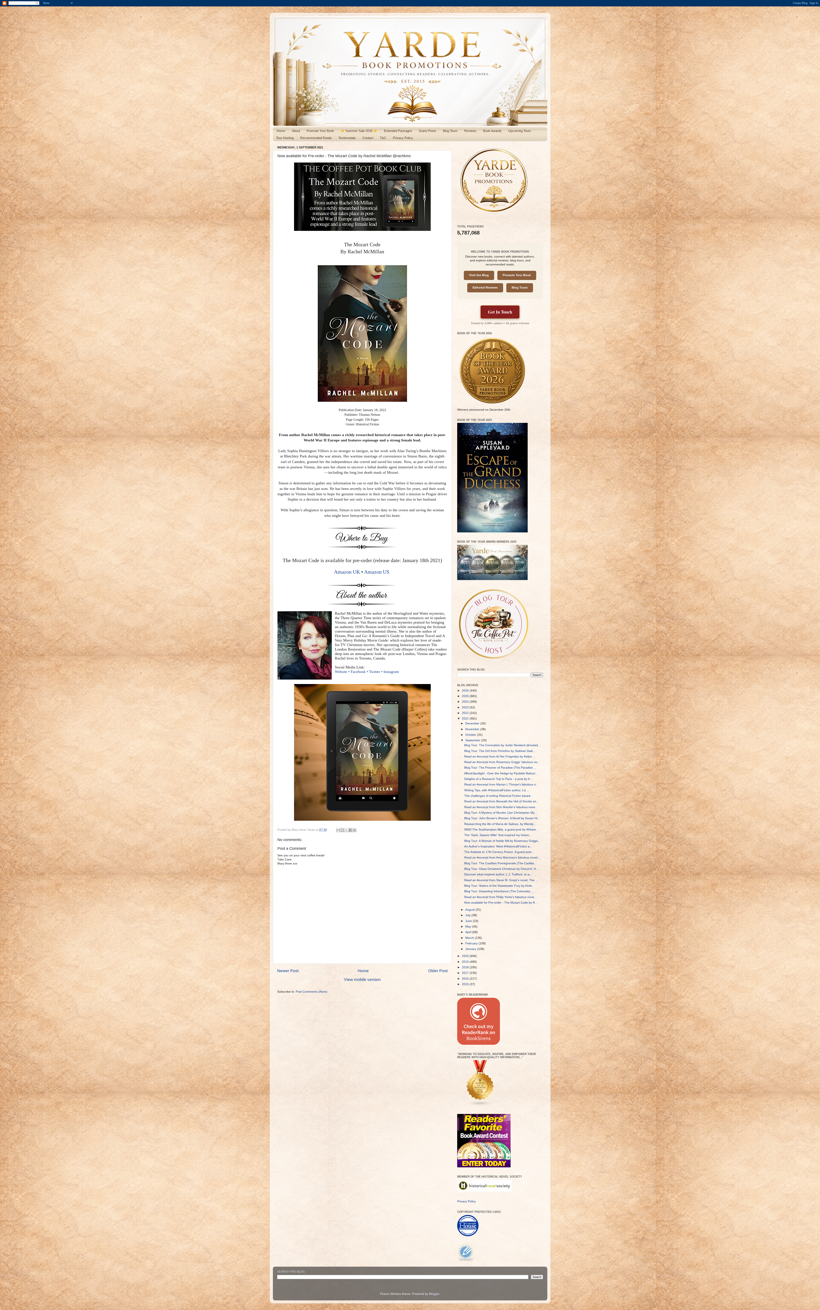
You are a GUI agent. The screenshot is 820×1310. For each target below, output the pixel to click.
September (473, 740)
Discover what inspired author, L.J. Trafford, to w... (498, 874)
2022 (466, 713)
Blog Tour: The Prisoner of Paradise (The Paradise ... (500, 767)
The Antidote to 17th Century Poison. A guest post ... (499, 852)
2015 (466, 984)
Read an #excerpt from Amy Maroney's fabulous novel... (502, 857)
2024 (466, 701)
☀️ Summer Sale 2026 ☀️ (359, 131)
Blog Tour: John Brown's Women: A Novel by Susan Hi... (502, 818)
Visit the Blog (479, 275)
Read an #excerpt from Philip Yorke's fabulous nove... (500, 897)
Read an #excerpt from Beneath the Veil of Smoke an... (501, 801)
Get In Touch (500, 312)
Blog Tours (450, 131)
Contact (367, 138)
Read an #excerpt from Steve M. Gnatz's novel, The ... (501, 880)
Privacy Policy (403, 138)
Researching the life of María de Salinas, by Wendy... (500, 824)
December (472, 723)
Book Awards (492, 131)
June (469, 921)
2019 (466, 961)
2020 (466, 956)
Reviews (470, 131)
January (471, 949)
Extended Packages (398, 131)
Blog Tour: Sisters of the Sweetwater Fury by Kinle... (499, 885)
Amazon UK (347, 572)
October (471, 734)
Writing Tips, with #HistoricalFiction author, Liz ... (496, 790)
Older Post (438, 971)
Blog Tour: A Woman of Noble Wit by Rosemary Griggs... (502, 841)
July (468, 915)
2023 (466, 707)
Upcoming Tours (519, 131)
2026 (466, 690)
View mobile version (362, 979)
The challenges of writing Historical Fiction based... (498, 795)
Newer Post (288, 971)
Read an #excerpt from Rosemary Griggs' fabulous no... (502, 762)
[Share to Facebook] (350, 830)
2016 (466, 978)
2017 (466, 972)
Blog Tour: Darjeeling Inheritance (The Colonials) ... (499, 891)
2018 (466, 967)
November (472, 729)
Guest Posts (427, 131)
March (470, 937)
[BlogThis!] (342, 830)
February (472, 943)
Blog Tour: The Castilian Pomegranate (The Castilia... (500, 863)
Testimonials (347, 138)
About (296, 131)
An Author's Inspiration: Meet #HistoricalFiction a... (498, 846)
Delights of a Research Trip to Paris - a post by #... (498, 779)
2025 (466, 696)
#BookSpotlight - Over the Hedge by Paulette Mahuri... (501, 773)
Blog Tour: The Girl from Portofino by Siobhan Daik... (499, 751)
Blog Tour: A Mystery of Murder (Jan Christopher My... (500, 812)
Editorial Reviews (485, 287)
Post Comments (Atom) (311, 991)
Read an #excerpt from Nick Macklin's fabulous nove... (501, 807)
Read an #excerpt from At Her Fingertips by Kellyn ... (499, 756)
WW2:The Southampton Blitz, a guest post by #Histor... (501, 829)
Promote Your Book (320, 131)
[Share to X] (346, 830)
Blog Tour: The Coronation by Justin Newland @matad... (502, 745)
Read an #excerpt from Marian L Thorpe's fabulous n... (501, 784)
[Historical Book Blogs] (480, 1105)
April (468, 932)
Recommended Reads (316, 138)
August (470, 909)
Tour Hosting (285, 138)
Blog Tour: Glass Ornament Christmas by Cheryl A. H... (501, 868)
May (468, 926)
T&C (383, 138)
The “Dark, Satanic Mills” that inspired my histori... (498, 835)
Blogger (434, 1293)
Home (281, 131)
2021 (466, 718)
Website (341, 672)
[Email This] (338, 830)
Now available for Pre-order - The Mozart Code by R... (500, 902)
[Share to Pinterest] (354, 830)
